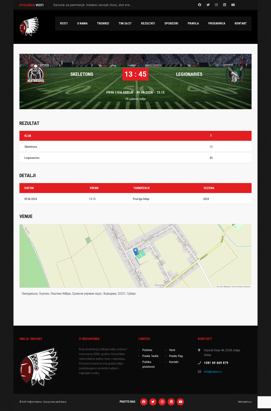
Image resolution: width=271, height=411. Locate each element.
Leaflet (220, 286)
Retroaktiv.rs (245, 401)
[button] (135, 252)
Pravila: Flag (176, 356)
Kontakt (174, 362)
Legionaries (189, 74)
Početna (147, 350)
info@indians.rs (213, 371)
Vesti (172, 350)
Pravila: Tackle (150, 356)
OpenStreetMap (237, 286)
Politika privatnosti (148, 364)
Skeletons (81, 74)
